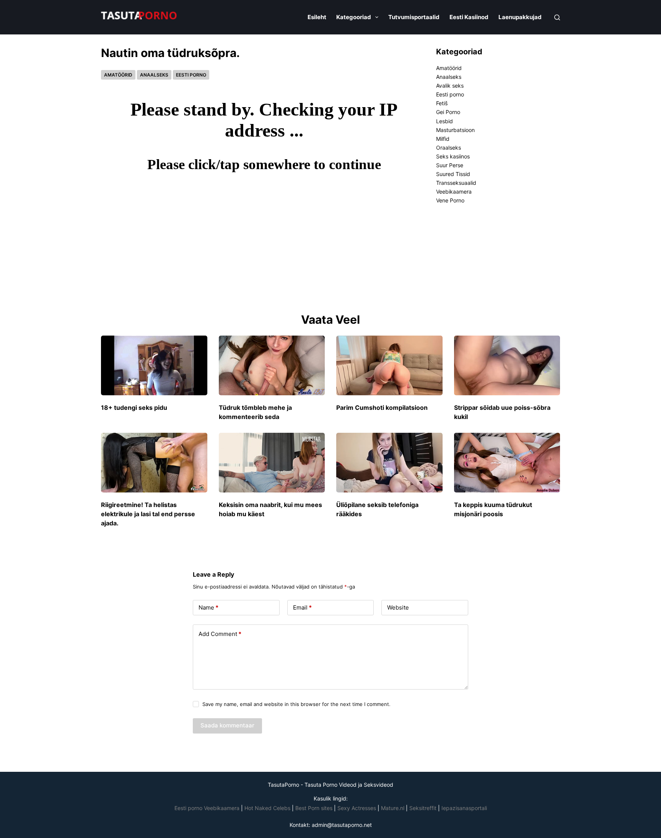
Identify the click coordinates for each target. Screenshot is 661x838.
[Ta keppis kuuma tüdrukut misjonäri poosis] (507, 462)
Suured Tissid (453, 174)
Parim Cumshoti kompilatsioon (382, 407)
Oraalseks (448, 147)
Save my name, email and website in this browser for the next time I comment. (296, 704)
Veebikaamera (454, 191)
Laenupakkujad (520, 17)
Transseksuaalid (456, 182)
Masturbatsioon (455, 130)
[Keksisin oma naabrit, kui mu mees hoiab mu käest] (272, 462)
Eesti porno (191, 75)
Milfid (442, 138)
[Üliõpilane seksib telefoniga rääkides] (389, 462)
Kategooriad (353, 17)
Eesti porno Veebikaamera (207, 808)
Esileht (317, 17)
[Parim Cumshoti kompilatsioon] (389, 365)
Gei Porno (448, 112)
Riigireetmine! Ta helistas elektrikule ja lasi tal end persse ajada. (148, 514)
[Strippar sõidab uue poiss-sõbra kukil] (507, 365)
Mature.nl (392, 808)
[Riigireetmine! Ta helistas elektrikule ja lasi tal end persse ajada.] (154, 462)
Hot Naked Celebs (267, 808)
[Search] (557, 17)
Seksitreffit (423, 808)
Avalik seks (450, 85)
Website (398, 607)
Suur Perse (449, 165)
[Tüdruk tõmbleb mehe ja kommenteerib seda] (272, 365)
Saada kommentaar (227, 725)
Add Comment (220, 633)
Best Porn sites (313, 808)
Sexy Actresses (356, 808)
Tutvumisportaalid (414, 17)
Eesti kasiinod (468, 17)
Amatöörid (118, 75)
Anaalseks (154, 75)
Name (208, 607)
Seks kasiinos (453, 156)
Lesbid (444, 121)
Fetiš (442, 103)
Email (302, 607)
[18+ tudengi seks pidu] (154, 365)
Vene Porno (450, 200)
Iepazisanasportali (464, 808)
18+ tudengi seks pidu (134, 407)
